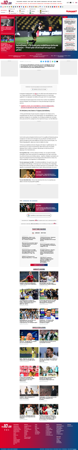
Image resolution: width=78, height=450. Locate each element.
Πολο (36, 427)
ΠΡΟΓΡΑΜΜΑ (47, 3)
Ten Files (69, 424)
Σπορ (36, 424)
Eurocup (26, 430)
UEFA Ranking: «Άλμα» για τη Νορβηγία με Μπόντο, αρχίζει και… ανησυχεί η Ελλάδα (69, 23)
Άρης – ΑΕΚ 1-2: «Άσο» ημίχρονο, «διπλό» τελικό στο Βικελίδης (60, 56)
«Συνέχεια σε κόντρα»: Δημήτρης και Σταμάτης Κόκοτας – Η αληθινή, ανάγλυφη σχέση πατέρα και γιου (48, 239)
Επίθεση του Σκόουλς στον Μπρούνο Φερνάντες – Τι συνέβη (70, 44)
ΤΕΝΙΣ (35, 1)
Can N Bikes (37, 431)
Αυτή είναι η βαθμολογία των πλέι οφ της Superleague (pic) (17, 56)
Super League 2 (16, 427)
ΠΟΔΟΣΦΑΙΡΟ (19, 1)
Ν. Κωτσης (48, 430)
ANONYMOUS (44, 1)
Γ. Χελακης (48, 426)
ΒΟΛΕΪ (32, 1)
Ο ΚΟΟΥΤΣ (58, 432)
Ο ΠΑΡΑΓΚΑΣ (58, 429)
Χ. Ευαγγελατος (49, 431)
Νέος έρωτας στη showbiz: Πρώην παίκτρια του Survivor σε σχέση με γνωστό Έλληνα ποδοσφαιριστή (70, 29)
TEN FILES (59, 1)
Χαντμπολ (37, 428)
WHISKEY (74, 449)
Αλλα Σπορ (37, 433)
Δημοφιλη (37, 232)
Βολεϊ (36, 426)
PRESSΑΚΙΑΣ (58, 431)
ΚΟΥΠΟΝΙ (25, 3)
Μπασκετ (26, 424)
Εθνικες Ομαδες (16, 440)
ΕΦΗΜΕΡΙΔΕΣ (58, 441)
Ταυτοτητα (42, 449)
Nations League (16, 441)
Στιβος (36, 430)
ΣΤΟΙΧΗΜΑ (20, 3)
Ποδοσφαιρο (16, 424)
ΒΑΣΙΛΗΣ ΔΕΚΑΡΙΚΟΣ (60, 430)
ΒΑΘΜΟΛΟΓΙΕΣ (40, 3)
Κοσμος (15, 438)
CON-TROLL (59, 3)
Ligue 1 (14, 436)
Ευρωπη (14, 437)
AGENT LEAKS (58, 427)
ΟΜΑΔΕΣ (54, 1)
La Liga (14, 432)
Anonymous (59, 424)
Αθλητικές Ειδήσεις (35, 223)
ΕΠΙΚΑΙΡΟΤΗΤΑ (70, 426)
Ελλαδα (25, 432)
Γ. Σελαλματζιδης (49, 429)
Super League (16, 426)
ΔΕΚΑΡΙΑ (39, 1)
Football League (16, 428)
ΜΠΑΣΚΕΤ (25, 1)
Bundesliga (15, 435)
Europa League (16, 430)
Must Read (43, 232)
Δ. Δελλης (47, 427)
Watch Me (58, 436)
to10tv (57, 439)
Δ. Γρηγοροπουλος (49, 435)
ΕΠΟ (14, 444)
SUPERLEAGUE (26, 200)
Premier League (16, 431)
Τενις (36, 429)
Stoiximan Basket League (27, 427)
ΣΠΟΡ (29, 1)
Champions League (17, 429)
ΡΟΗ (16, 3)
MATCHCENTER (33, 3)
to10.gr (21, 61)
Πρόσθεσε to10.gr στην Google (39, 89)
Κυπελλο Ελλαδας (16, 439)
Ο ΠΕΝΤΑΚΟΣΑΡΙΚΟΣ (60, 426)
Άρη (36, 93)
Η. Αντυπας (48, 433)
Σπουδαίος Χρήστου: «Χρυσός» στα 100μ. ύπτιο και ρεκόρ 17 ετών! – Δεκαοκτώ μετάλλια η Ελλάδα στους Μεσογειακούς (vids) (47, 252)
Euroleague (26, 428)
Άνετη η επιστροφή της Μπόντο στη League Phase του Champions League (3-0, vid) (48, 245)
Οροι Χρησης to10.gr (57, 449)
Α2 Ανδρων (26, 431)
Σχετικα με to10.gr (49, 449)
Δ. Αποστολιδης (49, 432)
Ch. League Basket (27, 429)
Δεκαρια (47, 424)
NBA (25, 436)
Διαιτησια (15, 443)
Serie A (14, 433)
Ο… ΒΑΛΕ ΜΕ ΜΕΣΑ (59, 433)
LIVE (28, 3)
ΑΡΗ (31, 200)
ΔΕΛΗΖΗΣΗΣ (34, 200)
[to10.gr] (6, 3)
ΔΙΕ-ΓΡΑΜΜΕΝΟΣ (59, 428)
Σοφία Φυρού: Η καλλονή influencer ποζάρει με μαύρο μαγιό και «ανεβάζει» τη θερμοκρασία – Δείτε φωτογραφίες (46, 260)
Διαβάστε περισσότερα (39, 264)
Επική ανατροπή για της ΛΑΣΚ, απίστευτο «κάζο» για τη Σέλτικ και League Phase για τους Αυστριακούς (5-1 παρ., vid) (69, 38)
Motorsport (37, 432)
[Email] (57, 61)
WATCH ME (50, 1)
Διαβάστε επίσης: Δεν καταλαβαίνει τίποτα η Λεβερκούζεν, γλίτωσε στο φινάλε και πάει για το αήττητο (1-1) (37, 106)
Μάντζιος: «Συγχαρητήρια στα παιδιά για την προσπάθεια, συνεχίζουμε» (39, 56)
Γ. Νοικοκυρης (48, 428)
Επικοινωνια (64, 449)
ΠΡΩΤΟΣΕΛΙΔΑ (53, 3)
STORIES (58, 440)
